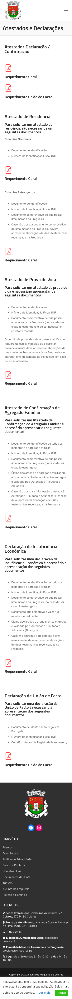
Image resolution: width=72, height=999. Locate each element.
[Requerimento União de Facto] (8, 88)
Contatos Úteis (12, 871)
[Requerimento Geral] (8, 68)
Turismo (7, 883)
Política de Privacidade (17, 859)
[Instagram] (39, 828)
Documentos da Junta (16, 877)
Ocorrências (10, 853)
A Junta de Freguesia (16, 888)
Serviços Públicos (14, 865)
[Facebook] (31, 828)
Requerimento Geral (21, 77)
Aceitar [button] (62, 992)
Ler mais (44, 992)
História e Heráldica (15, 894)
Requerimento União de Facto (28, 97)
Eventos (8, 847)
